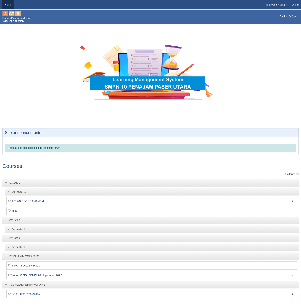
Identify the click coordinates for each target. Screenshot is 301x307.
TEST (15, 210)
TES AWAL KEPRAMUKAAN (27, 284)
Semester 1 (18, 191)
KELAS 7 (14, 182)
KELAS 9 (14, 238)
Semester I (18, 229)
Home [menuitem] (8, 4)
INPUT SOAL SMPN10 (25, 265)
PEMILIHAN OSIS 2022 (24, 256)
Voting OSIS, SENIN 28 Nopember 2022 (36, 275)
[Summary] (293, 201)
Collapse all (292, 174)
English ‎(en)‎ (287, 16)
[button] (276, 4)
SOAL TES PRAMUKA (25, 294)
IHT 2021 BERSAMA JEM (27, 201)
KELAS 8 (14, 220)
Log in (295, 4)
